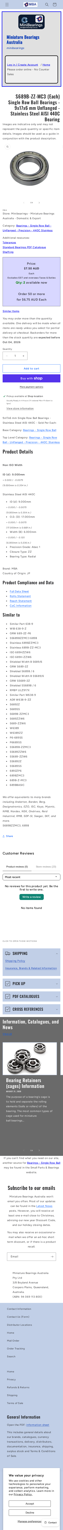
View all (7, 1033)
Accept (30, 1503)
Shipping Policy (15, 960)
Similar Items (11, 311)
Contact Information (19, 1308)
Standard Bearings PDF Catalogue (24, 247)
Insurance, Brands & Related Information (31, 968)
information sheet (37, 1424)
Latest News (44, 1206)
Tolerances (9, 242)
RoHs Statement (20, 596)
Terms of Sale (15, 1403)
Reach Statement (21, 600)
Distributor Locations (19, 1324)
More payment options (31, 387)
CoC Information (20, 605)
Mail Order (13, 1340)
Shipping (12, 1395)
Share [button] (9, 836)
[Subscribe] (52, 1257)
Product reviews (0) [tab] (17, 866)
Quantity (7, 349)
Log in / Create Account (22, 64)
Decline (30, 1512)
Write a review (31, 897)
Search (11, 1356)
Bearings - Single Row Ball (39, 430)
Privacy (11, 1379)
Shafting (8, 252)
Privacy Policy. (23, 1494)
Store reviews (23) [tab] (46, 866)
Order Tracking (16, 1348)
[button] (7, 4)
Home (46, 64)
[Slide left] (24, 203)
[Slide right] (39, 203)
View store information (20, 408)
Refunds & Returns (18, 1387)
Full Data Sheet (19, 591)
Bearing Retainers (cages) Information (25, 1083)
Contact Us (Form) (18, 1316)
